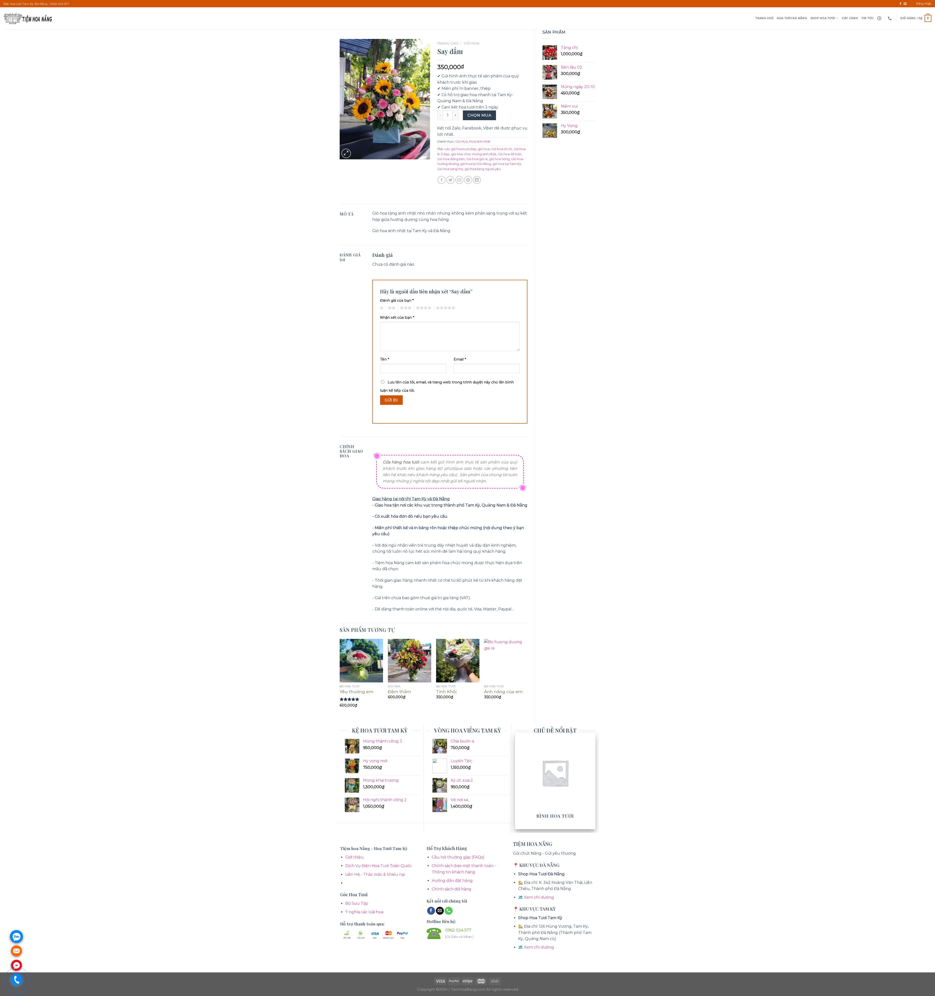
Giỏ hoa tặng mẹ (450, 169)
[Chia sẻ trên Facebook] (442, 180)
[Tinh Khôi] (457, 660)
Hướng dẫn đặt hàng (452, 880)
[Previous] (340, 677)
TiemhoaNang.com (468, 989)
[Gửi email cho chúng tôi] (905, 4)
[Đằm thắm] (409, 660)
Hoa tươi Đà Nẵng (792, 18)
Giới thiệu (354, 857)
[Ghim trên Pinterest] (468, 180)
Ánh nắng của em (503, 691)
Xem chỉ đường (539, 897)
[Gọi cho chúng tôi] (449, 911)
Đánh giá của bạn (397, 300)
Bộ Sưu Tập (356, 903)
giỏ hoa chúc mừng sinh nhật (473, 154)
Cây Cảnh (850, 18)
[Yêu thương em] (361, 660)
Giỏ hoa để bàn (509, 154)
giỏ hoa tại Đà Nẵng (475, 164)
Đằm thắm (399, 691)
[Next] (527, 677)
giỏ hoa (484, 149)
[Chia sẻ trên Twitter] (450, 180)
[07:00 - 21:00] (879, 18)
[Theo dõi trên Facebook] (900, 4)
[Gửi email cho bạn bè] (459, 180)
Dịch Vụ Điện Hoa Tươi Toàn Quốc (378, 865)
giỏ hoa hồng (499, 159)
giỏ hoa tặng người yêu (483, 169)
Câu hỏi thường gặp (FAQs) (458, 857)
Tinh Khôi (446, 691)
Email (460, 359)
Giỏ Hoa (471, 43)
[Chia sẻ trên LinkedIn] (477, 180)
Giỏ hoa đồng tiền (451, 159)
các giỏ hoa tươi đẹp (460, 149)
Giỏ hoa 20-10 (501, 149)
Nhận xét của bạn (397, 317)
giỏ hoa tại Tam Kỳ (507, 164)
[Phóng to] (346, 153)
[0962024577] (890, 18)
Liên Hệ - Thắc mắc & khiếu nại (375, 874)
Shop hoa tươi (822, 18)
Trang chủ (764, 18)
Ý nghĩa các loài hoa (364, 912)
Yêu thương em (357, 691)
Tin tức (867, 18)
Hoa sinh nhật (479, 141)
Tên (384, 359)
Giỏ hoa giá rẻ (477, 159)
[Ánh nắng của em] (505, 660)
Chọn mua (479, 115)
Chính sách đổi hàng (451, 889)
